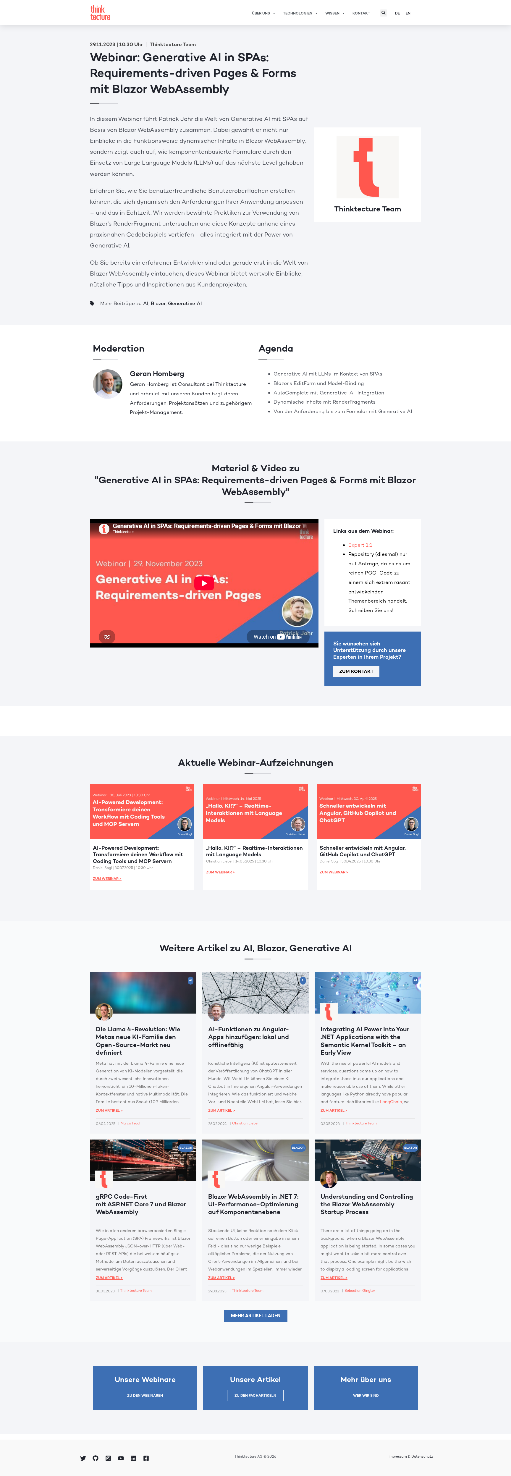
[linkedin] (134, 1458)
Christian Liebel (245, 1123)
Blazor (158, 303)
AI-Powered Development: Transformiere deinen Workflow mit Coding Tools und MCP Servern (138, 854)
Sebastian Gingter (360, 1290)
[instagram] (109, 1458)
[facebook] (147, 1458)
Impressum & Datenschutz (411, 1456)
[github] (97, 1458)
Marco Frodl (130, 1123)
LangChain (391, 1101)
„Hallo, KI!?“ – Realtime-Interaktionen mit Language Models (254, 851)
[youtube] (122, 1458)
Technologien (297, 13)
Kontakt (361, 13)
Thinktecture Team (367, 208)
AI (145, 303)
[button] (383, 13)
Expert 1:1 (360, 545)
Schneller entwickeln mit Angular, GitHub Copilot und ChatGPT (363, 851)
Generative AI (185, 303)
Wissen (332, 13)
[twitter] (84, 1458)
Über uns (261, 13)
